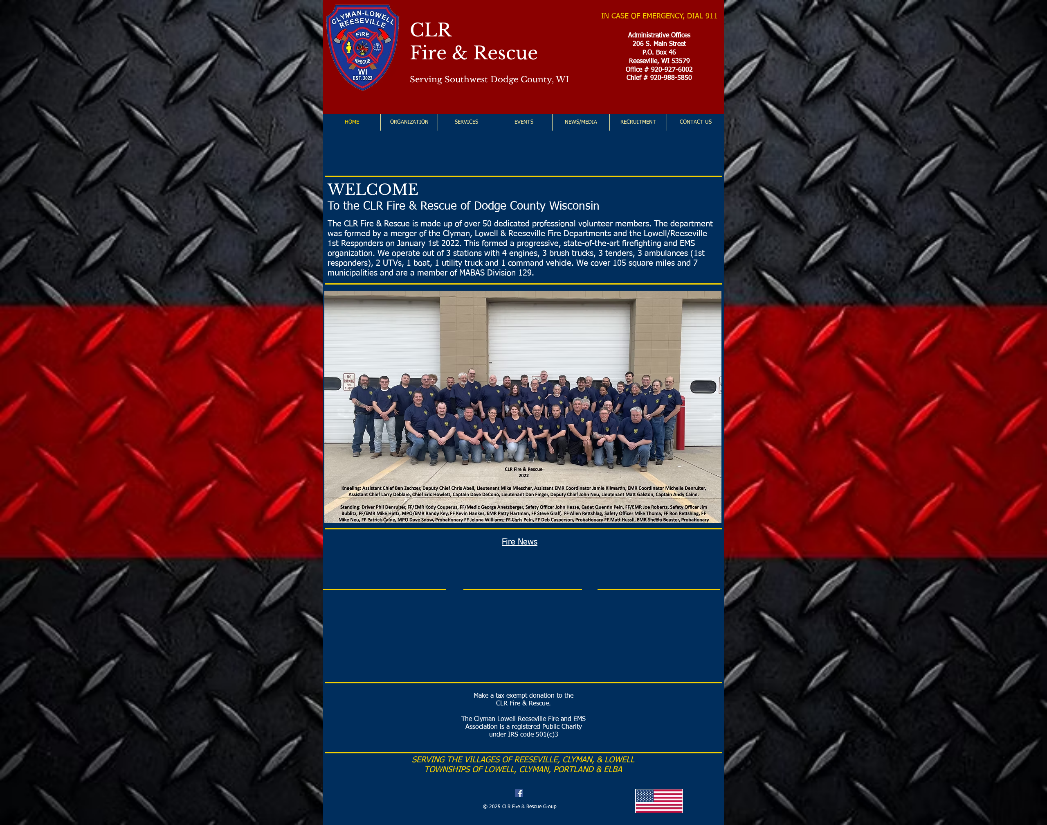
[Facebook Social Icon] (519, 793)
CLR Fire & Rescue (474, 41)
